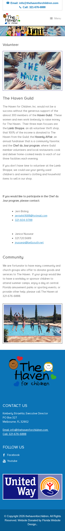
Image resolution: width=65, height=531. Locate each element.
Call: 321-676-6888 (14, 434)
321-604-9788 (23, 220)
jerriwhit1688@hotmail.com (31, 215)
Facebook (13, 455)
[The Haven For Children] (12, 18)
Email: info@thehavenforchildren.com (26, 429)
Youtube (12, 461)
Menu (57, 18)
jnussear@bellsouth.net (29, 242)
